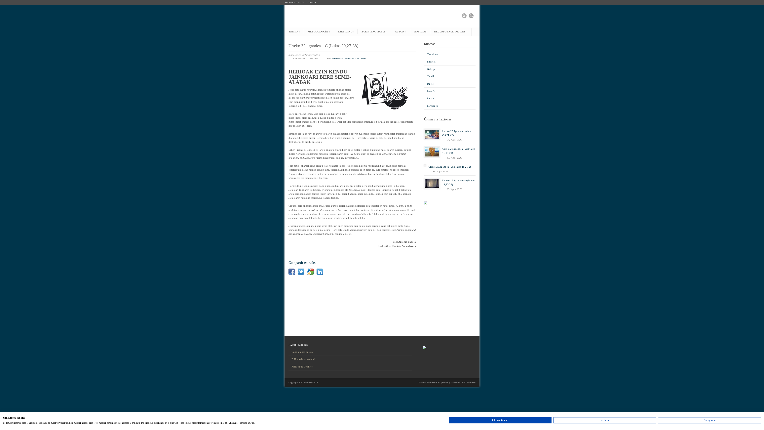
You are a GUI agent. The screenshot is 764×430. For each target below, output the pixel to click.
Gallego (431, 68)
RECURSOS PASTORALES (449, 31)
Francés (431, 91)
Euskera (431, 61)
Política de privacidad (303, 359)
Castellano (433, 54)
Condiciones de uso (302, 351)
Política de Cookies (302, 366)
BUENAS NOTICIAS (374, 31)
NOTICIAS (420, 31)
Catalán (431, 76)
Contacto (312, 2)
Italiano (431, 98)
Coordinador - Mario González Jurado (348, 58)
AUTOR (400, 31)
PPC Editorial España (294, 2)
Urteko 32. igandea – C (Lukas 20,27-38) (323, 45)
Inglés (430, 83)
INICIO (294, 31)
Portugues (432, 105)
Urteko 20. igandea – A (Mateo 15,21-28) (450, 166)
